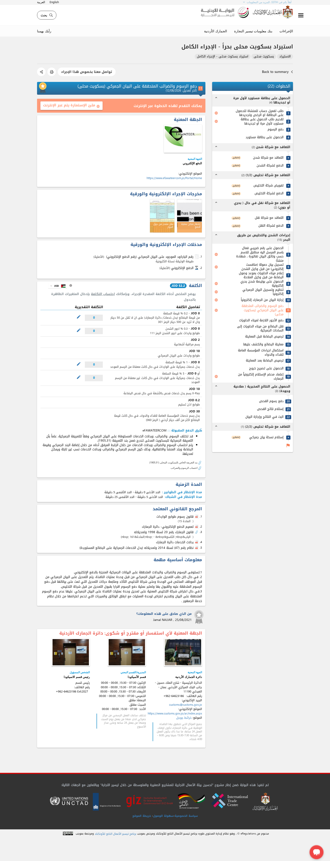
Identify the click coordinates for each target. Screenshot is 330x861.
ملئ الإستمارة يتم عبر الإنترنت (71, 105)
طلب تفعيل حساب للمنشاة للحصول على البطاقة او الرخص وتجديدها (260, 113)
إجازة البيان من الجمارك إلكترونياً (262, 300)
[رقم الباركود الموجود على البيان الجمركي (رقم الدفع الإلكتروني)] (197, 256)
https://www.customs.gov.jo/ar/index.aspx (175, 713)
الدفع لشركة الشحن (270, 166)
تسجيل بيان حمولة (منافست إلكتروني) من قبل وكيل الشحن (262, 267)
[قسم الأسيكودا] (127, 652)
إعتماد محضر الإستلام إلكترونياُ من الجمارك (261, 376)
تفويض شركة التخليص (268, 186)
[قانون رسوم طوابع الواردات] (197, 516)
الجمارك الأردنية (215, 31)
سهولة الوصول (163, 815)
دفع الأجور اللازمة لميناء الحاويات (261, 320)
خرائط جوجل (184, 718)
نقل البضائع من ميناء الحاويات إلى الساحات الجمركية (260, 328)
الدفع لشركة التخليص (269, 193)
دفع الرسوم (276, 129)
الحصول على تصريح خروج (266, 368)
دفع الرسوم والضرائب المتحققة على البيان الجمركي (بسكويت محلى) (263, 310)
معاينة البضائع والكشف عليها (263, 344)
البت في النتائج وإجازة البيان (264, 417)
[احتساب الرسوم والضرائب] (200, 467)
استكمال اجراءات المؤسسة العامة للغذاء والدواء (261, 352)
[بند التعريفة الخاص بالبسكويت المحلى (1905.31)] (200, 462)
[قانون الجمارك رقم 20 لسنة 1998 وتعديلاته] (197, 532)
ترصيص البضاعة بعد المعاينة (265, 361)
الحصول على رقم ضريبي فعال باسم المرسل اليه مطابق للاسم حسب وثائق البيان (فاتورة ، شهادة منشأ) (260, 254)
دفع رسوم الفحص (271, 401)
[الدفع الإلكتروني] (183, 139)
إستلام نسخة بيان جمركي (266, 437)
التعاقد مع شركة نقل (269, 218)
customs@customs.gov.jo (185, 705)
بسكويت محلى (264, 56)
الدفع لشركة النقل (271, 226)
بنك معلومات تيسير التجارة (253, 31)
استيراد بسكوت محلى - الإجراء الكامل (222, 56)
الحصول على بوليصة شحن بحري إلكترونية (262, 284)
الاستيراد (285, 56)
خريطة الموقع (141, 815)
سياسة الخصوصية (186, 815)
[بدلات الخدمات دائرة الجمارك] (197, 542)
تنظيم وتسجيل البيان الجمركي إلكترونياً (263, 292)
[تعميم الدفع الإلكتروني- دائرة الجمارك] (197, 526)
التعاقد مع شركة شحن (268, 158)
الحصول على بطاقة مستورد (265, 137)
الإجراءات (286, 31)
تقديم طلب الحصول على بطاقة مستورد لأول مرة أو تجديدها (262, 121)
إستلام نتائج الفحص (270, 409)
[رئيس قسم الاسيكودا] (71, 652)
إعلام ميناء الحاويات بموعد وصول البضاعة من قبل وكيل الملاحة (261, 275)
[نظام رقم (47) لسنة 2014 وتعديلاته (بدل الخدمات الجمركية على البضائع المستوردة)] (197, 548)
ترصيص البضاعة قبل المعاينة (264, 337)
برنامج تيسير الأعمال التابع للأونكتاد (115, 834)
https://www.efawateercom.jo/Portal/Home (174, 178)
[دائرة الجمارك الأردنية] (183, 652)
